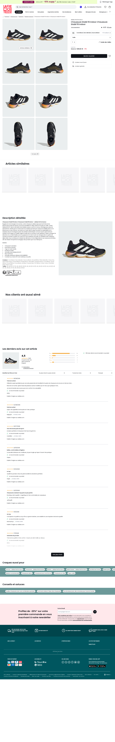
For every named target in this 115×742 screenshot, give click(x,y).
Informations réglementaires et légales (57, 674)
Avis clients (96, 674)
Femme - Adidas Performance (14, 569)
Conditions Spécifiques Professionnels (75, 674)
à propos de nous (66, 641)
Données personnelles (25, 676)
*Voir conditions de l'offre (65, 615)
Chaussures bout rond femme (43, 573)
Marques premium (104, 12)
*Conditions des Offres (46, 676)
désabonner (80, 618)
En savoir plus (103, 663)
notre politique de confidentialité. (82, 620)
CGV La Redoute (7, 674)
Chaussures (13, 16)
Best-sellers (78, 12)
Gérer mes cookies (35, 676)
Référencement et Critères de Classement (37, 674)
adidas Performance (77, 19)
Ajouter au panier (89, 56)
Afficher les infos (57, 651)
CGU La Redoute (88, 674)
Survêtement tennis (94, 569)
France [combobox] (108, 674)
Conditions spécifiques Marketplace (20, 674)
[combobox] (52, 373)
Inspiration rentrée (53, 12)
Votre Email (61, 608)
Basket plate (106, 569)
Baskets (21, 16)
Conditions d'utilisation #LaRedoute (11, 676)
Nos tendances (67, 12)
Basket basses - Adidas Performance (77, 569)
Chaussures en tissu (59, 573)
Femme (7, 16)
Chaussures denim (27, 573)
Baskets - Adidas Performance (55, 569)
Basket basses (29, 16)
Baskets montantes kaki (12, 573)
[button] (110, 7)
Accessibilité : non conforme (78, 676)
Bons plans (41, 12)
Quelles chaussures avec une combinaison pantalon (20, 591)
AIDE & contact (11, 641)
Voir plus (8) (35, 154)
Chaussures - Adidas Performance (35, 569)
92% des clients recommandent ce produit (97, 353)
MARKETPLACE (92, 644)
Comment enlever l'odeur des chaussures (49, 591)
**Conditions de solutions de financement (61, 676)
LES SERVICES (38, 641)
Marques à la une (91, 12)
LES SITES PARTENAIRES (94, 641)
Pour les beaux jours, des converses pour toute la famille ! (79, 591)
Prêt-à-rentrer (29, 12)
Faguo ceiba (71, 573)
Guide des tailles (106, 42)
